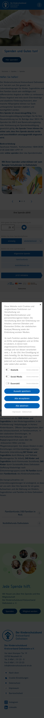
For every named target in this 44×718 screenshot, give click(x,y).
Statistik (14, 369)
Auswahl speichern (22, 391)
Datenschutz (27, 412)
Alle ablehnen (22, 405)
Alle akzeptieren (22, 398)
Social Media (16, 376)
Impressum (16, 412)
